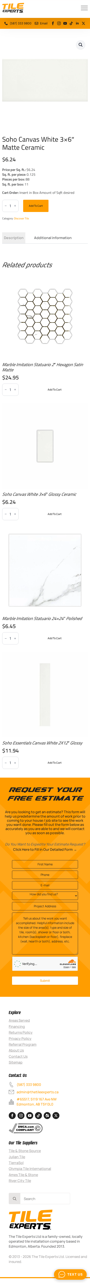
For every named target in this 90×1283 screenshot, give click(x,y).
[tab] (13, 237)
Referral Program (22, 1044)
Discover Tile (21, 218)
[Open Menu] (84, 7)
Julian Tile (17, 1156)
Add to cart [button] (55, 389)
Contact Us (18, 1056)
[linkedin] (77, 23)
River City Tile (20, 1180)
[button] (80, 44)
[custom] (83, 23)
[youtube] (65, 23)
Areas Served (19, 1020)
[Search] (14, 1198)
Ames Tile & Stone (23, 1174)
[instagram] (59, 23)
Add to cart (36, 206)
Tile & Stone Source (25, 1150)
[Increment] (15, 205)
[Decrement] (5, 205)
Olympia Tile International (30, 1168)
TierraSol (16, 1162)
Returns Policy (21, 1032)
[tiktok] (71, 23)
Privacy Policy (20, 1038)
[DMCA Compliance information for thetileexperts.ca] (26, 1128)
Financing (17, 1026)
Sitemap (15, 1062)
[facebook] (53, 23)
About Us (16, 1050)
